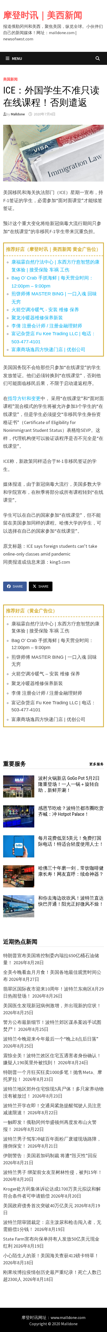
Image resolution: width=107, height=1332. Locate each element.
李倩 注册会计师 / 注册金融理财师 (46, 325)
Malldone (18, 114)
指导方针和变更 (24, 398)
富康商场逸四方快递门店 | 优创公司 (48, 349)
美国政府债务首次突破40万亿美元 (38, 1206)
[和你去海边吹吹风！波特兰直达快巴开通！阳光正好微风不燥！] (18, 899)
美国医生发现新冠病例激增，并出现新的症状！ (52, 1006)
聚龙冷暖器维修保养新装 (37, 317)
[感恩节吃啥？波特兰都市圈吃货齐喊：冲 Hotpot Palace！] (18, 809)
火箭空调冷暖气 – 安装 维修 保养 (45, 673)
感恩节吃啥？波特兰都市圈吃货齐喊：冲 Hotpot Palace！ (71, 811)
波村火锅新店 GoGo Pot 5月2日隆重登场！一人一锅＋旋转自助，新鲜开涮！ (69, 784)
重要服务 (14, 764)
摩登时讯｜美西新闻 (42, 15)
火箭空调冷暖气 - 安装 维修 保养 (45, 309)
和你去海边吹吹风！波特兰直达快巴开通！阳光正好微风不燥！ (71, 901)
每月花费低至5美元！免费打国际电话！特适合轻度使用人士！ (71, 841)
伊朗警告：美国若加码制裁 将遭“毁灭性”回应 (50, 1156)
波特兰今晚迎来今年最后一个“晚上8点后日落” (50, 1039)
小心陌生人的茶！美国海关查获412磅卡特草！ (51, 1256)
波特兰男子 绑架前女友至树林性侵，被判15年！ (52, 1172)
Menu (16, 58)
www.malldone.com (68, 1317)
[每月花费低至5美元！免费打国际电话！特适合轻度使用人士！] (18, 839)
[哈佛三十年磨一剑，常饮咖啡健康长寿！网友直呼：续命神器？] (18, 869)
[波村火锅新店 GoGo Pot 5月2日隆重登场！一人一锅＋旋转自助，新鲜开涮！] (18, 779)
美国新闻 (10, 79)
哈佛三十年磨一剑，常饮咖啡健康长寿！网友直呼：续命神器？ (71, 871)
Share (18, 586)
